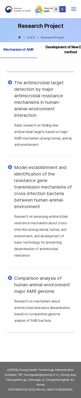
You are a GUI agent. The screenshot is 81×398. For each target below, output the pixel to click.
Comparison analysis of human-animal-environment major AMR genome (42, 285)
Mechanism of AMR (18, 49)
